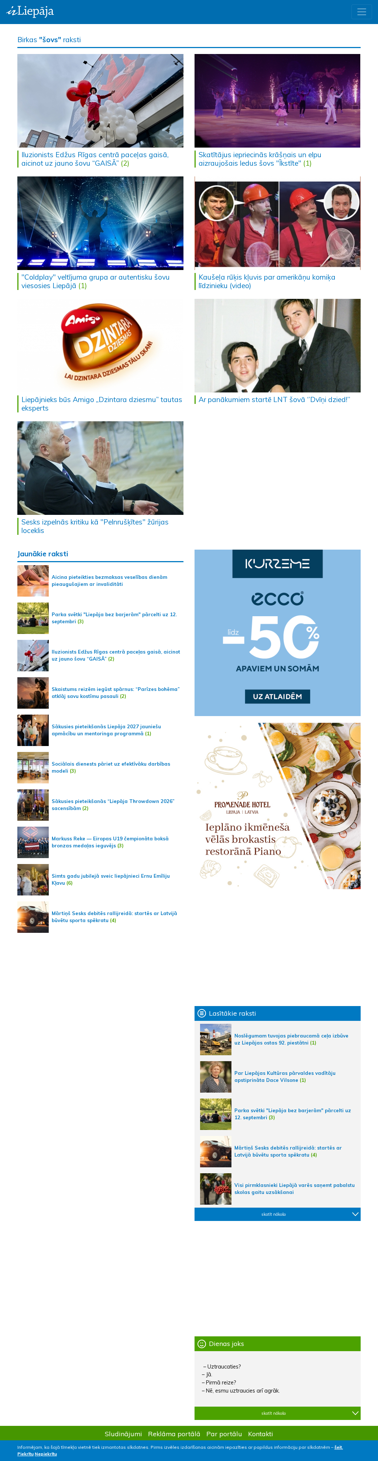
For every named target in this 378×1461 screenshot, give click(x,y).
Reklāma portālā (174, 1434)
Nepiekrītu (46, 1454)
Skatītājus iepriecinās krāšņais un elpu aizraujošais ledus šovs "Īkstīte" (260, 159)
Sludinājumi (123, 1434)
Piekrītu (25, 1454)
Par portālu (224, 1434)
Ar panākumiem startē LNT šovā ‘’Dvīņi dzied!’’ (274, 399)
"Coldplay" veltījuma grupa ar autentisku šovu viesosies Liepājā (95, 281)
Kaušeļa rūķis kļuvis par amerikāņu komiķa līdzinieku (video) (267, 281)
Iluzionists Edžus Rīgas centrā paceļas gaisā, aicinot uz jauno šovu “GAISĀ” (95, 159)
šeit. (338, 1447)
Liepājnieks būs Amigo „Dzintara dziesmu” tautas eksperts (101, 403)
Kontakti (260, 1434)
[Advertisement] (278, 947)
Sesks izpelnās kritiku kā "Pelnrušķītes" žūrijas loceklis (95, 526)
